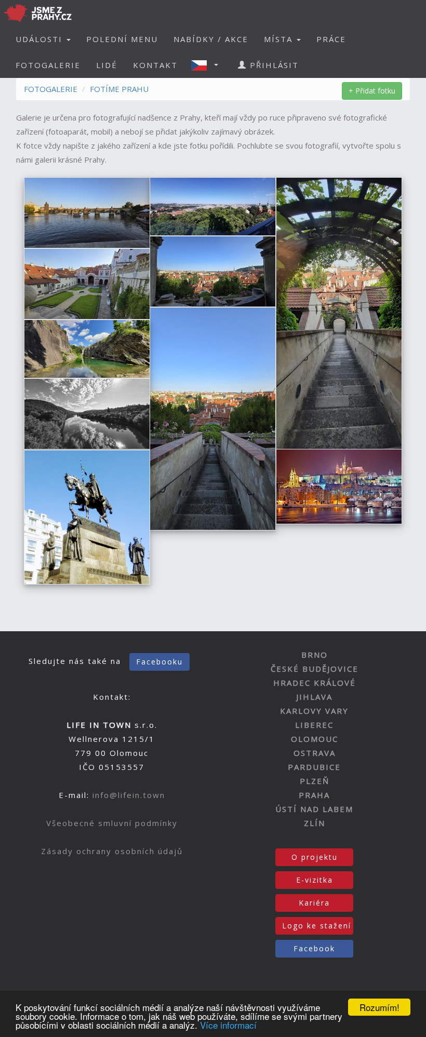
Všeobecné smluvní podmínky (112, 823)
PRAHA (314, 795)
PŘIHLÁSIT (273, 65)
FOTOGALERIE (48, 65)
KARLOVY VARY (314, 711)
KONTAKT (155, 65)
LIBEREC (314, 725)
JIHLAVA (314, 697)
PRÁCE (331, 39)
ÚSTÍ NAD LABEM (314, 809)
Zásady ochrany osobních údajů (112, 851)
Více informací (228, 1024)
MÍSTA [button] (280, 39)
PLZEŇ (314, 781)
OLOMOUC (314, 739)
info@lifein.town (128, 795)
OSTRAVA (315, 753)
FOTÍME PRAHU (119, 89)
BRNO (314, 654)
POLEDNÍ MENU (122, 39)
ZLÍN (314, 823)
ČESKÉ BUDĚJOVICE (314, 668)
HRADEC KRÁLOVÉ (314, 682)
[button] (207, 65)
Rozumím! (380, 1007)
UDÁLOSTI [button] (40, 39)
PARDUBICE (314, 767)
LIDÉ (106, 65)
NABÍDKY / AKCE (211, 39)
